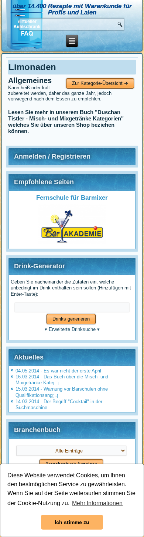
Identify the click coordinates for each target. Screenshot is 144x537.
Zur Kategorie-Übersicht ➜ (100, 83)
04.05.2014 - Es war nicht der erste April (58, 371)
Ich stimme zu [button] (72, 522)
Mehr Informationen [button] (97, 503)
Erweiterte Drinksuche (72, 329)
